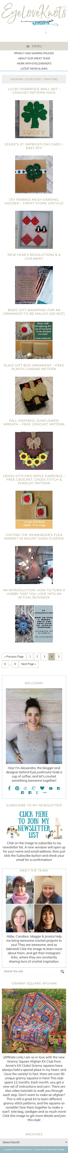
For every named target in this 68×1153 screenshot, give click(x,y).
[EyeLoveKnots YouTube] (51, 788)
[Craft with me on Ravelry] (33, 788)
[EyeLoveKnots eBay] (45, 793)
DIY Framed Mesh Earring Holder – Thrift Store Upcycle (34, 201)
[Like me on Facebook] (9, 788)
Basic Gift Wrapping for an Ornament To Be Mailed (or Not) (34, 311)
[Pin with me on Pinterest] (17, 788)
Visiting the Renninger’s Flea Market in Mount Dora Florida (34, 536)
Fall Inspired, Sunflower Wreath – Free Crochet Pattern (34, 422)
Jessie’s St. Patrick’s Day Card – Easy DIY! (34, 146)
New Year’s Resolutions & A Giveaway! (34, 256)
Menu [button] (37, 46)
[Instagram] (25, 788)
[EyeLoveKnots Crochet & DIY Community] (58, 788)
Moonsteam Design (56, 1149)
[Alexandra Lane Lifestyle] (30, 793)
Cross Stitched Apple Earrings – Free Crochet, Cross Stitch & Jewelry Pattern (34, 479)
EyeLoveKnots (34, 21)
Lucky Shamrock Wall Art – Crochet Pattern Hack (34, 90)
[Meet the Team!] (34, 904)
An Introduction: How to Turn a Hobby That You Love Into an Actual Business (34, 593)
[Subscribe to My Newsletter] (34, 825)
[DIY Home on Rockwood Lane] (22, 793)
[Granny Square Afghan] (34, 1021)
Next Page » (28, 664)
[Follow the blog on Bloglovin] (42, 788)
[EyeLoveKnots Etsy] (37, 793)
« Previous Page (14, 656)
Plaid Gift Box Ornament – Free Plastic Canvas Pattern (34, 367)
